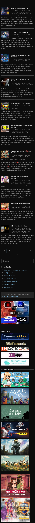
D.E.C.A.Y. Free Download (19, 226)
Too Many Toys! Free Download (20, 103)
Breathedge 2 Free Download (19, 8)
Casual (18, 84)
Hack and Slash (27, 84)
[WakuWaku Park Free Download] (5, 206)
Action (13, 12)
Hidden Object (21, 107)
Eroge (13, 132)
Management (20, 158)
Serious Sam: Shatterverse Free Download (20, 56)
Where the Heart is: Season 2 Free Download (21, 126)
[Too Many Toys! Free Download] (5, 106)
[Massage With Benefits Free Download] (5, 179)
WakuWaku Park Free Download (20, 203)
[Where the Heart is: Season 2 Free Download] (5, 128)
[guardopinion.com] (15, 336)
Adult (13, 131)
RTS (8, 159)
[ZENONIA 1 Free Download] (5, 35)
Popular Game (23, 13)
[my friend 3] (15, 348)
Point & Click (6, 185)
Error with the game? (10, 284)
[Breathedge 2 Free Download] (5, 11)
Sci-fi (26, 60)
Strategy (22, 159)
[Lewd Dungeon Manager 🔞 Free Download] (5, 154)
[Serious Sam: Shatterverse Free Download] (5, 58)
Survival (22, 15)
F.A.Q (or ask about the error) (12, 273)
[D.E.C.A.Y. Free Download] (5, 229)
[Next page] (17, 254)
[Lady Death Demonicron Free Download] (5, 82)
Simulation (14, 15)
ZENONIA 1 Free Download (19, 32)
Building (28, 12)
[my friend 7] (15, 362)
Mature (18, 132)
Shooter (14, 62)
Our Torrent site (8, 287)
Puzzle (29, 107)
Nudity (24, 132)
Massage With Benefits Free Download (19, 177)
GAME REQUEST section (10, 296)
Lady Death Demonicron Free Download (20, 80)
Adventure (20, 12)
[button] (33, 3)
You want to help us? (10, 279)
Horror (13, 86)
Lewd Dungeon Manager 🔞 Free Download (21, 152)
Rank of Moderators (9, 276)
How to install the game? (11, 282)
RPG (30, 13)
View (15, 379)
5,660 (29, 250)
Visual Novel (5, 134)
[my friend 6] (15, 355)
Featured (14, 13)
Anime (17, 182)
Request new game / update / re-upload (15, 270)
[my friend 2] (15, 343)
